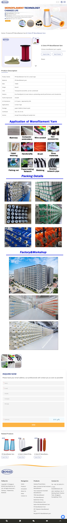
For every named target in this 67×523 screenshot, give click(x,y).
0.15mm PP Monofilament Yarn (43, 454)
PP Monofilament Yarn (19, 33)
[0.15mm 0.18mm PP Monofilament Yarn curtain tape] (25, 444)
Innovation (24, 489)
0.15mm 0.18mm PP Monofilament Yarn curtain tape (32, 454)
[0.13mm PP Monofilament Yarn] (17, 52)
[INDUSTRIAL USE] (11, 361)
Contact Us (24, 496)
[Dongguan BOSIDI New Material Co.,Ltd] (5, 2)
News (22, 493)
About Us (23, 491)
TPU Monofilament (39, 497)
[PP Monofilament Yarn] (9, 444)
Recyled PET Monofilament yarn (42, 513)
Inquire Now (46, 54)
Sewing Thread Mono (39, 484)
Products (9, 33)
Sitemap (3, 490)
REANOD (3, 492)
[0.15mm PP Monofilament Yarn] (41, 444)
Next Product (57, 54)
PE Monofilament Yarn (40, 507)
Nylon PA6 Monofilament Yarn (42, 504)
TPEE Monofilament (39, 495)
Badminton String (38, 500)
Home (3, 33)
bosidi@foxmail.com (57, 488)
